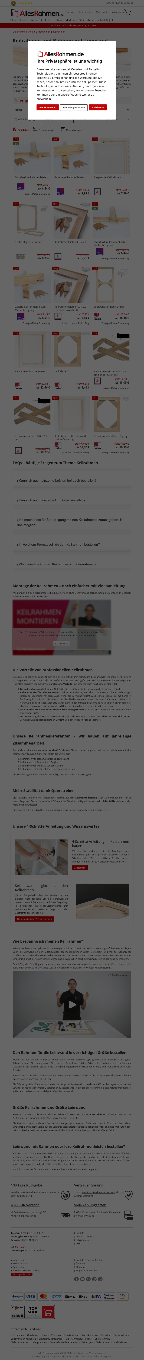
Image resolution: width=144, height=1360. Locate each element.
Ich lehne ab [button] (98, 107)
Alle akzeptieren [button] (47, 107)
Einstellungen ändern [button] (74, 107)
